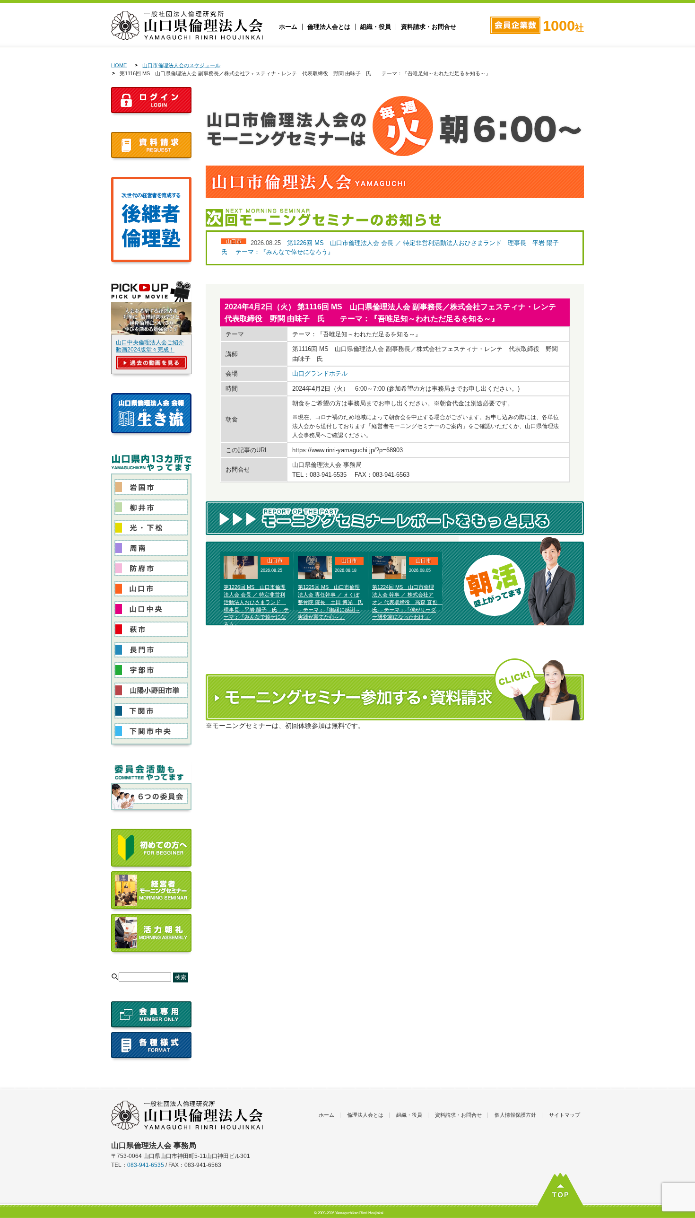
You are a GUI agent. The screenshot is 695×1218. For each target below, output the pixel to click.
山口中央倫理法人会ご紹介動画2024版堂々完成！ (150, 346)
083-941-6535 (145, 1165)
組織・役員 (375, 27)
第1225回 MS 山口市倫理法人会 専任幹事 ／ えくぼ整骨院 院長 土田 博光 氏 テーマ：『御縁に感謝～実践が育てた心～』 (330, 602)
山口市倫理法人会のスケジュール (181, 65)
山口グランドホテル (320, 373)
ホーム (288, 27)
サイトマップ (564, 1115)
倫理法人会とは (328, 27)
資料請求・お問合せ (428, 27)
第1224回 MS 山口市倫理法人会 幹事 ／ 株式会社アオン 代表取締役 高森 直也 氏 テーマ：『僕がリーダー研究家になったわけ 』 (407, 602)
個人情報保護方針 (515, 1115)
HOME (119, 65)
